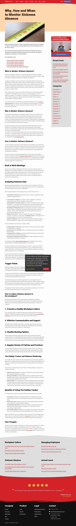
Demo (36, 1)
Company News (56, 91)
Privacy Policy (37, 511)
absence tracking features (21, 241)
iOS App (21, 511)
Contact (43, 1)
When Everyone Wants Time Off (60, 69)
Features (21, 1)
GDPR (35, 516)
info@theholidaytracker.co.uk (57, 511)
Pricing (26, 1)
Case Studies (56, 89)
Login (61, 1)
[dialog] (38, 263)
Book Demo (7, 514)
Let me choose (30, 269)
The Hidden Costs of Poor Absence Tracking (15, 464)
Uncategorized (56, 118)
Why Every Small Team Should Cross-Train (51, 451)
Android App (23, 514)
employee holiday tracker (26, 156)
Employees (55, 99)
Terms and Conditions (39, 509)
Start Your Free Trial (61, 54)
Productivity (56, 108)
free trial (27, 416)
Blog (40, 1)
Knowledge (55, 106)
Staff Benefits (56, 115)
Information (55, 103)
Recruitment (56, 111)
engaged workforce (19, 136)
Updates (55, 120)
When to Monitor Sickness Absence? (15, 60)
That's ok (46, 269)
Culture (54, 96)
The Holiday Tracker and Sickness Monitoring (17, 66)
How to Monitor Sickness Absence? (15, 63)
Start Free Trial (67, 1)
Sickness (55, 113)
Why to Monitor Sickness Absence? (15, 62)
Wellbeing (55, 123)
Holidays (55, 101)
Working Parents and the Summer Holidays (15, 453)
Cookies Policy (37, 514)
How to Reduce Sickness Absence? (15, 65)
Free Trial (31, 1)
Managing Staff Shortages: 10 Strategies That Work (53, 449)
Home (17, 1)
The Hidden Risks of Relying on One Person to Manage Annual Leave (60, 65)
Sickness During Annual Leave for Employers (15, 471)
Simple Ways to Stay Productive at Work (14, 450)
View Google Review (67, 496)
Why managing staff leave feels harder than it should (53, 471)
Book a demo (29, 430)
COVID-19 (55, 94)
